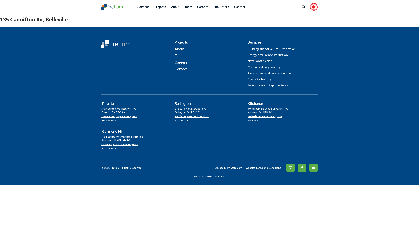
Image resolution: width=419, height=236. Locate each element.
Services (143, 7)
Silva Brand (209, 176)
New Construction (260, 61)
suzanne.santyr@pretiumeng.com (119, 116)
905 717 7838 (108, 148)
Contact (239, 7)
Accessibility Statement (228, 168)
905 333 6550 (182, 120)
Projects (160, 7)
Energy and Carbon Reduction (268, 55)
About (175, 7)
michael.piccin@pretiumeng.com (265, 116)
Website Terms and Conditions (263, 168)
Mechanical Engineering (264, 67)
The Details (221, 7)
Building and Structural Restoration (272, 49)
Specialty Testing (259, 79)
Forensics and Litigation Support (270, 86)
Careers (202, 7)
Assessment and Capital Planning (270, 73)
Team (188, 7)
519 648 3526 (255, 120)
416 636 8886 (108, 120)
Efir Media (220, 176)
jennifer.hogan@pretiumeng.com (192, 116)
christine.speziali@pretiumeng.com (119, 144)
